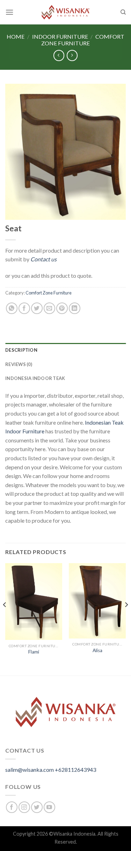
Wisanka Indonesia (74, 834)
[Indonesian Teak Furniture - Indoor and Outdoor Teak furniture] (65, 12)
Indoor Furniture (60, 36)
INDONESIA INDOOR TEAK (35, 378)
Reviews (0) (18, 364)
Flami (33, 652)
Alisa (97, 650)
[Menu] (9, 12)
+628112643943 (75, 769)
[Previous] (4, 618)
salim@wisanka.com (29, 769)
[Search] (123, 12)
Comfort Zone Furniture (82, 39)
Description (21, 350)
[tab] (65, 350)
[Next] (126, 618)
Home (15, 36)
